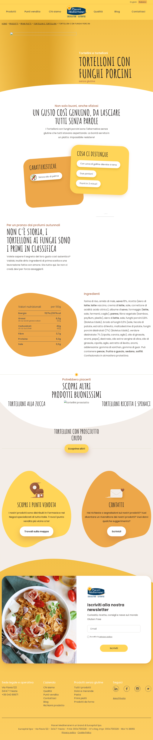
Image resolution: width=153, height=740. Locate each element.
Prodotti (11, 11)
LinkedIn (116, 689)
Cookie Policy (84, 732)
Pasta (77, 694)
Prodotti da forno (84, 702)
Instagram (137, 689)
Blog (117, 11)
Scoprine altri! (76, 448)
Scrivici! (116, 531)
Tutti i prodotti (82, 687)
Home (4, 23)
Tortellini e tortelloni (45, 23)
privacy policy (105, 636)
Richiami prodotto (53, 705)
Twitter (148, 689)
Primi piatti (26, 23)
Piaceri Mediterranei (77, 11)
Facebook (127, 689)
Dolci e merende (84, 691)
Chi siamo (55, 11)
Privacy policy (69, 732)
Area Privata (119, 698)
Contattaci (138, 11)
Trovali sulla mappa (36, 531)
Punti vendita (32, 11)
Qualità (98, 11)
